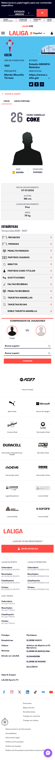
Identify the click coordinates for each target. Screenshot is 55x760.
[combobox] (27, 345)
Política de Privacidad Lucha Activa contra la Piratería (28, 750)
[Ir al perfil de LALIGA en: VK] (43, 692)
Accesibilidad (11, 733)
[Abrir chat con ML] (48, 753)
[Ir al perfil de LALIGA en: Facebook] (3, 692)
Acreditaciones (29, 712)
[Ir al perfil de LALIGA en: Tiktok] (35, 692)
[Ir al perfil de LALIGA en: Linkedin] (27, 692)
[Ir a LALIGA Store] (27, 26)
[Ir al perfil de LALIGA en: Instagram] (42, 84)
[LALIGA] (18, 33)
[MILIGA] (51, 33)
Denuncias (27, 703)
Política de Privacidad (14, 742)
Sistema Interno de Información (18, 729)
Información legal (13, 737)
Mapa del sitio (28, 708)
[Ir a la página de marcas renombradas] (11, 722)
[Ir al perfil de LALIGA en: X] (31, 84)
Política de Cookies (13, 746)
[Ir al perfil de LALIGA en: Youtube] (51, 692)
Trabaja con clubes (30, 720)
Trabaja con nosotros (31, 716)
